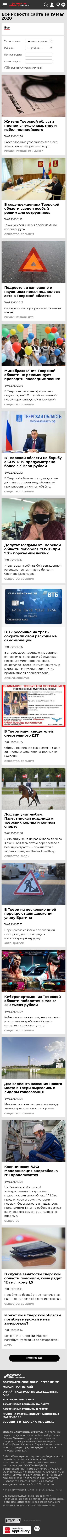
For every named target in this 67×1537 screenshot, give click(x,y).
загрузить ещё (34, 1358)
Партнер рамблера (32, 1520)
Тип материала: (12, 41)
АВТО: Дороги (14, 943)
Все (7, 27)
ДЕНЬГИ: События (17, 678)
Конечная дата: (12, 61)
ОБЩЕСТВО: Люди (17, 856)
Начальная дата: (13, 54)
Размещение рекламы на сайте (26, 1404)
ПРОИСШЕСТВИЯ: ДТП (19, 317)
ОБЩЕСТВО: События (19, 234)
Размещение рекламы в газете (25, 1409)
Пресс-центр (50, 1382)
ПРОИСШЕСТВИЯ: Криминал (23, 151)
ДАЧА (8, 1345)
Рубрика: (9, 48)
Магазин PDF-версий (18, 1386)
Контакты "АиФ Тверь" (19, 1399)
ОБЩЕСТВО (11, 1221)
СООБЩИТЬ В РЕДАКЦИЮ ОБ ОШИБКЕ (28, 1421)
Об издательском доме (20, 1382)
